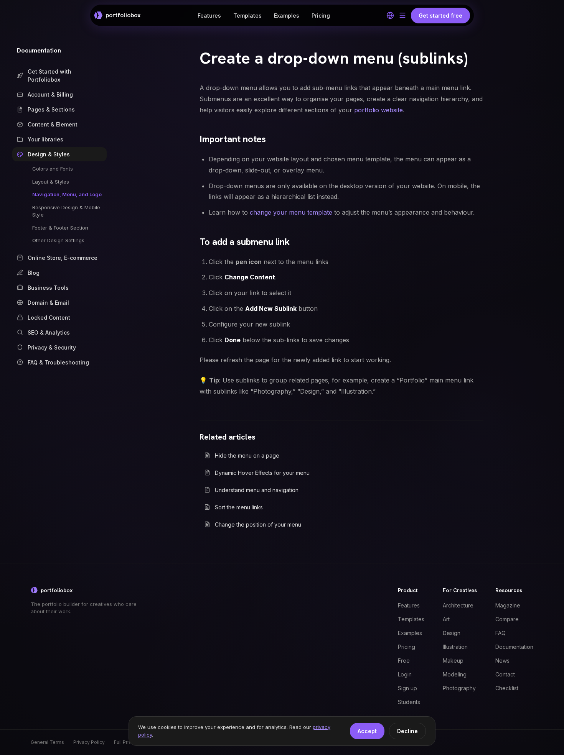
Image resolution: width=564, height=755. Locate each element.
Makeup (453, 660)
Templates (247, 15)
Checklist (506, 688)
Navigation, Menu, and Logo (67, 194)
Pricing (321, 15)
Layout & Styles (50, 182)
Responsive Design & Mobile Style (66, 211)
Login (405, 674)
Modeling (455, 674)
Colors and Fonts (52, 169)
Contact (505, 674)
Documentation (39, 50)
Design (451, 633)
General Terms (47, 742)
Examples (286, 15)
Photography (459, 688)
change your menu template (291, 212)
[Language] (390, 15)
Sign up (407, 688)
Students (409, 702)
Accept (367, 731)
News (502, 660)
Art (446, 619)
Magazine (507, 605)
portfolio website (378, 110)
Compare (507, 619)
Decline (407, 731)
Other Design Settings (58, 240)
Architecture (458, 605)
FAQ (500, 633)
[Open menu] (402, 15)
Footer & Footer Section (60, 228)
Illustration (455, 646)
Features (209, 15)
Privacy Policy (89, 742)
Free (404, 660)
